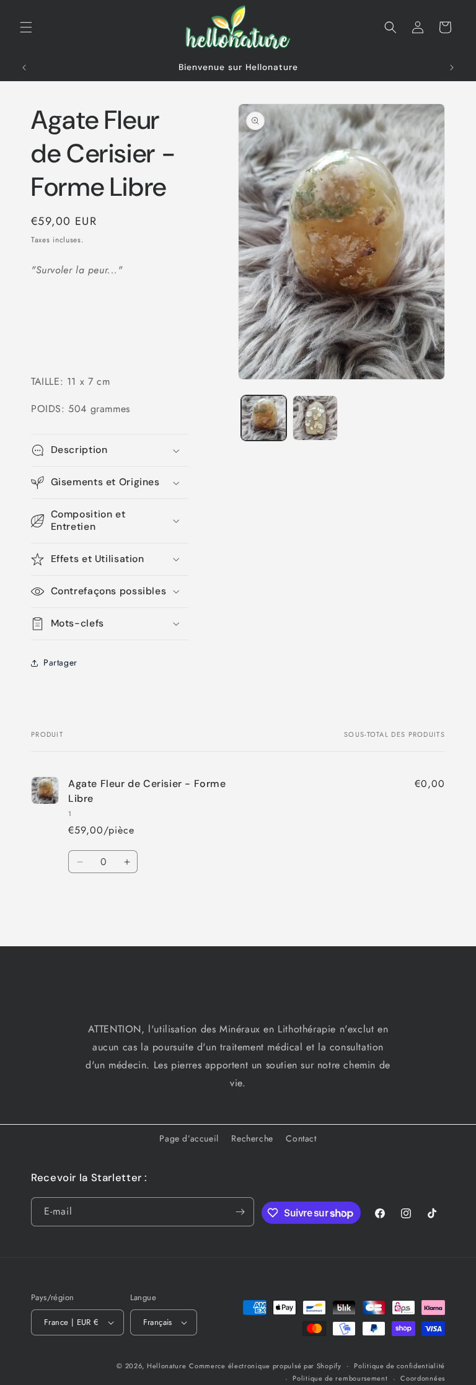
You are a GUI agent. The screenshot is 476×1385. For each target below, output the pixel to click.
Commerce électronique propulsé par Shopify (265, 1366)
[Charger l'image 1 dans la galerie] (263, 418)
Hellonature (167, 1366)
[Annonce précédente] (24, 67)
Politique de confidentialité (399, 1366)
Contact (301, 1138)
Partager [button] (60, 662)
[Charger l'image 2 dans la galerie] (315, 418)
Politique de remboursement (340, 1378)
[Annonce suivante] (451, 67)
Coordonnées (422, 1378)
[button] (26, 27)
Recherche (252, 1138)
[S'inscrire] (239, 1211)
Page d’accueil (188, 1138)
